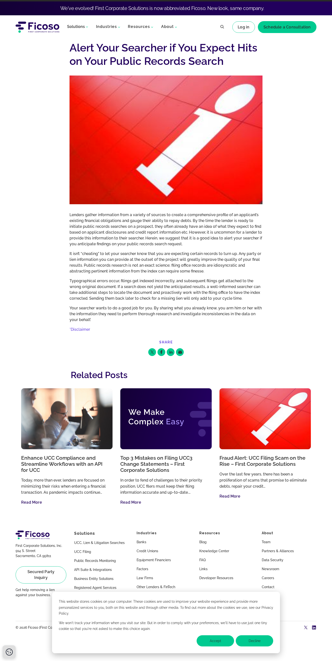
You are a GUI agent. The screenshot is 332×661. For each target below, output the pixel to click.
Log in (243, 27)
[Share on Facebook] (161, 352)
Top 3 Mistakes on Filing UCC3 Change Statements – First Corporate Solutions (156, 464)
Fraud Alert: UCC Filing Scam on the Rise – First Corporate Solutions (262, 461)
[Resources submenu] (152, 26)
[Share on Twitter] (152, 352)
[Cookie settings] (9, 652)
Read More (31, 502)
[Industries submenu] (119, 26)
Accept (215, 641)
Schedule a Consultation (287, 27)
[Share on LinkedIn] (171, 352)
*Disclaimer (80, 329)
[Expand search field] (222, 27)
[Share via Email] (180, 352)
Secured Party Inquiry (41, 574)
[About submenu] (176, 26)
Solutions (76, 26)
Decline (255, 641)
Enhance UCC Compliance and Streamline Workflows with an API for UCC (62, 464)
